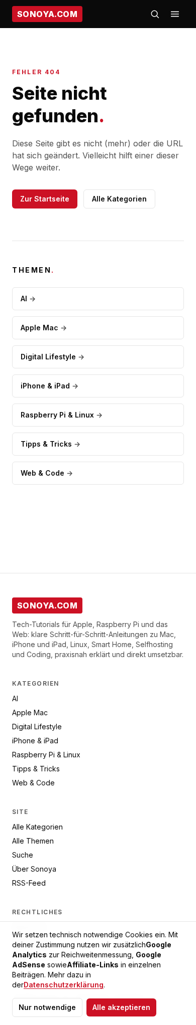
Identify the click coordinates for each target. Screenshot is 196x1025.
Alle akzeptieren (121, 1007)
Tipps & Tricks (50, 444)
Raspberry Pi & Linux (62, 415)
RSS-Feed (29, 883)
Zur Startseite (44, 198)
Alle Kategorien (119, 198)
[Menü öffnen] (175, 14)
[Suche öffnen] (155, 14)
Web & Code (47, 473)
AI (28, 298)
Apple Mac (44, 327)
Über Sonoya (34, 869)
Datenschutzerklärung (64, 984)
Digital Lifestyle (52, 356)
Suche (22, 855)
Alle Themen (33, 841)
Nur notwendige (47, 1007)
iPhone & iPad (49, 385)
